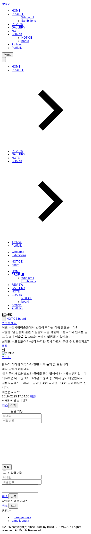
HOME (16, 10)
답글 (33, 396)
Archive (17, 44)
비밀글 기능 (15, 411)
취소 (5, 405)
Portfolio (17, 47)
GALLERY (18, 27)
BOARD (17, 34)
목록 (5, 345)
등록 (7, 467)
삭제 (13, 405)
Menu (7, 54)
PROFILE (18, 14)
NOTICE (26, 37)
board (25, 41)
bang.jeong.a (22, 517)
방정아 (6, 4)
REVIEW (17, 24)
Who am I (27, 17)
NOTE (16, 31)
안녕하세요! (9, 323)
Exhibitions (28, 20)
